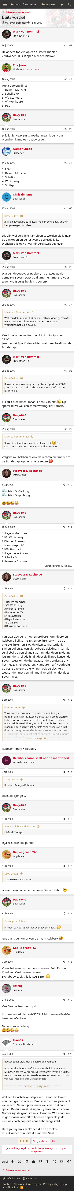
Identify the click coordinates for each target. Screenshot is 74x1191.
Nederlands (32, 1178)
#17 (70, 913)
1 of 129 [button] (24, 1141)
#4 (70, 162)
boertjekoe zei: (12, 707)
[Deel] (65, 45)
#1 (70, 45)
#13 (70, 699)
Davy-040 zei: (11, 216)
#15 (70, 819)
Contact (7, 1184)
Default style (12, 1178)
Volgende (39, 1141)
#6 (70, 267)
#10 (70, 484)
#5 (70, 208)
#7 (70, 304)
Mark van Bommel (15, 22)
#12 (70, 588)
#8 (70, 370)
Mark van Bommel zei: (16, 312)
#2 (70, 79)
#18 (70, 961)
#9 (70, 429)
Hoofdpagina (10, 1187)
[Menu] (5, 4)
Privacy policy (51, 1184)
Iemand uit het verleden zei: (20, 826)
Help (64, 1184)
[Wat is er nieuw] (62, 4)
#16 (70, 866)
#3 (70, 129)
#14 (70, 772)
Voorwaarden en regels (27, 1184)
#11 (70, 526)
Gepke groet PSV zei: (16, 921)
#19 (70, 999)
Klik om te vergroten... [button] (37, 738)
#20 (70, 1054)
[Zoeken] (69, 4)
